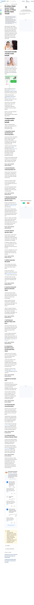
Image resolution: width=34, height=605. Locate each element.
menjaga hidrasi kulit (12, 205)
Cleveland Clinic (12, 90)
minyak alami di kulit (10, 97)
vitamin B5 (6, 425)
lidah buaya (15, 148)
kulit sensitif (7, 448)
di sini (13, 23)
